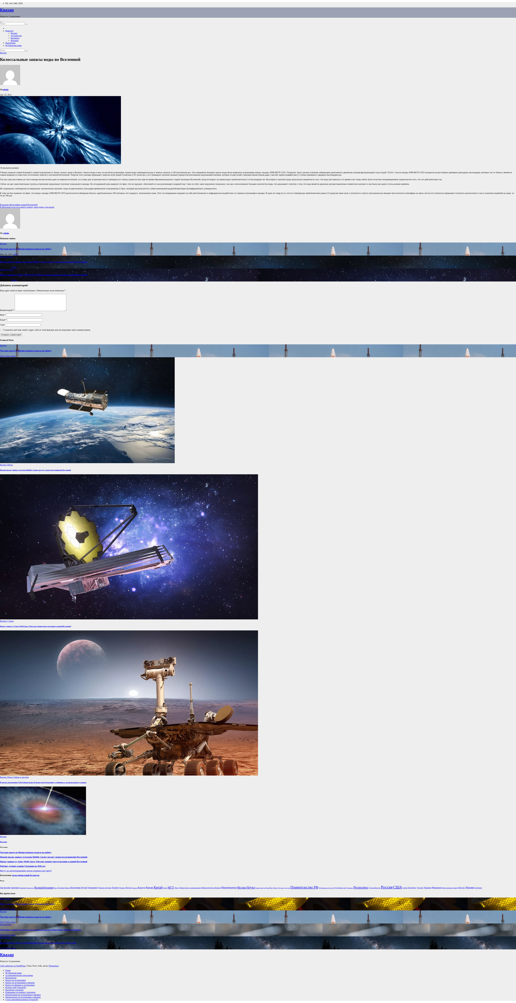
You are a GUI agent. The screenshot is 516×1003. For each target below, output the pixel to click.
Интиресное (5, 899)
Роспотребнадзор (374, 888)
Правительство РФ (304, 887)
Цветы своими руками (449, 888)
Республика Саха (340, 888)
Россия (387, 887)
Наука (10, 257)
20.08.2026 (5, 909)
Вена (55, 888)
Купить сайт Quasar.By (15, 987)
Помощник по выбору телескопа (20, 992)
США (397, 887)
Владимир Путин (78, 887)
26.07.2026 (5, 356)
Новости (9, 31)
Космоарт (15, 38)
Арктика (15, 887)
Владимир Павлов (64, 888)
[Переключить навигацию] (1, 21)
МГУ (171, 887)
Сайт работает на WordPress (13, 966)
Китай (158, 887)
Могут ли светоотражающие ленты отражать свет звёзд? (26, 871)
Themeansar (53, 966)
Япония (470, 887)
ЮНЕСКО (461, 888)
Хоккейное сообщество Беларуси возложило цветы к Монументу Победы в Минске (40, 930)
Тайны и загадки (21, 777)
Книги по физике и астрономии (20, 985)
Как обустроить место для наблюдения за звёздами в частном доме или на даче (38, 943)
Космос (14, 33)
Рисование (349, 888)
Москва (241, 887)
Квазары (15, 40)
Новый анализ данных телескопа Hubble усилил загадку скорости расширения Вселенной (43, 262)
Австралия (5, 887)
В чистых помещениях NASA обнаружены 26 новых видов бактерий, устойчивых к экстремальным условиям (43, 782)
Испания (134, 888)
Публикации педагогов (326, 888)
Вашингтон (30, 888)
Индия (128, 888)
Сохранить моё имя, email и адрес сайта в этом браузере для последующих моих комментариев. (47, 330)
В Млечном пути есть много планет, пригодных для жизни (27, 207)
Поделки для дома (284, 888)
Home (8, 970)
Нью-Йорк (269, 888)
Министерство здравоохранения (190, 888)
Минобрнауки (228, 887)
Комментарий (7, 310)
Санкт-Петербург (409, 888)
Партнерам (10, 43)
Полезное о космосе (14, 990)
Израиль (122, 888)
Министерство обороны (211, 888)
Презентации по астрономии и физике (23, 995)
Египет (115, 887)
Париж (275, 888)
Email (3, 320)
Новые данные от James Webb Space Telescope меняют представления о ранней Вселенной (43, 275)
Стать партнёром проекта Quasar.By (21, 999)
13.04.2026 (5, 948)
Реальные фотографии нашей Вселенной (18, 205)
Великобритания (43, 887)
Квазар (7, 9)
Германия (92, 887)
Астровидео (16, 36)
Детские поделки (105, 888)
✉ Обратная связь (13, 45)
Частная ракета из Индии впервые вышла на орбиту (25, 249)
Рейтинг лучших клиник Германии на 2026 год (22, 866)
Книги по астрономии (15, 980)
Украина (427, 888)
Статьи (10, 269)
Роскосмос (361, 887)
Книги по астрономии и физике (20, 983)
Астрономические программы (19, 975)
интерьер (478, 888)
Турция (420, 888)
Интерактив (10, 978)
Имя (3, 315)
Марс (177, 888)
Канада (141, 887)
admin (5, 89)
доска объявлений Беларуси (25, 875)
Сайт (2, 325)
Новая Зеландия (260, 888)
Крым (165, 888)
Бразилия (23, 888)
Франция (436, 887)
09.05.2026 (5, 935)
